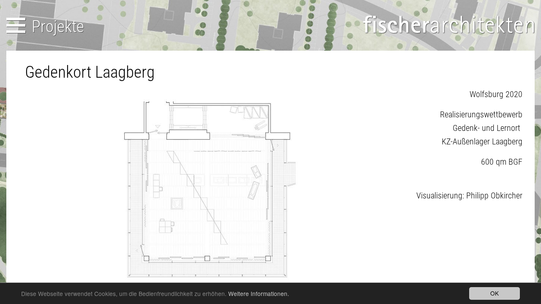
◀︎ (38, 191)
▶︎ (383, 191)
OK (494, 293)
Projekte (58, 26)
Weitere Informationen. (258, 293)
